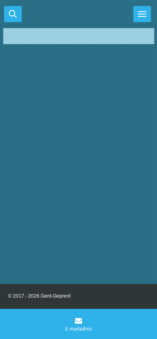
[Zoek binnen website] (13, 14)
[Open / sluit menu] (142, 14)
